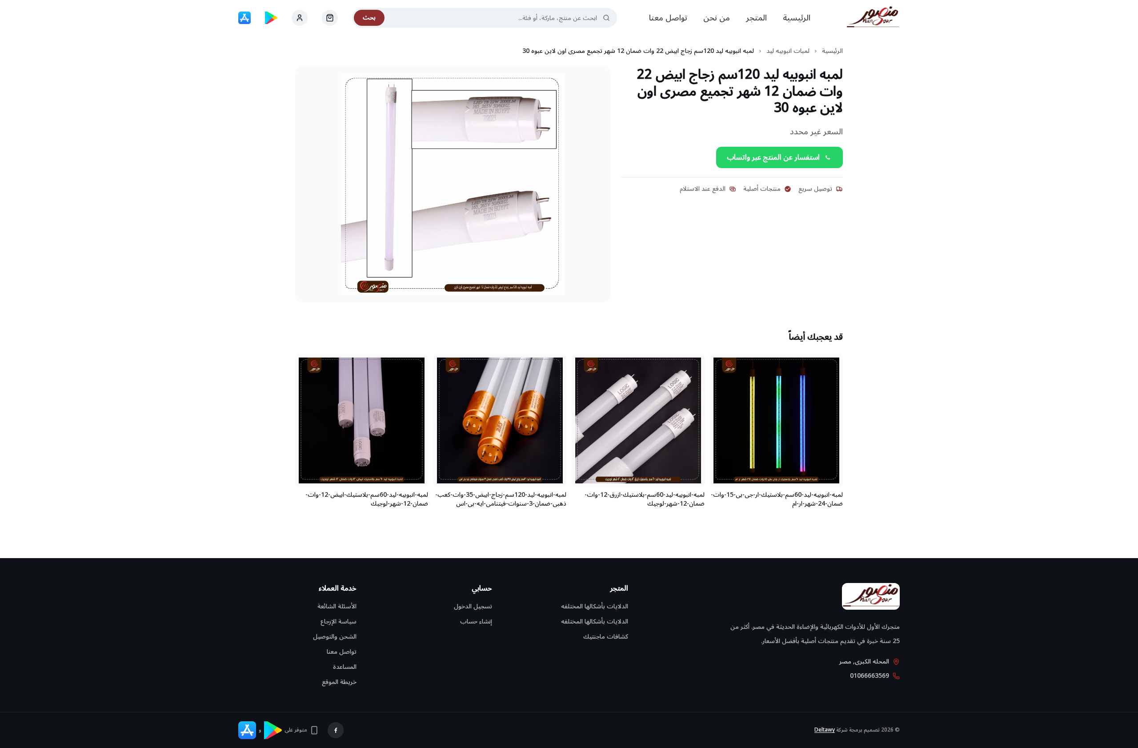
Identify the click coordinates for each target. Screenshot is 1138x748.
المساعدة (345, 666)
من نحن (716, 18)
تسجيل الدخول (473, 606)
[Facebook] (336, 730)
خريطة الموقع (339, 682)
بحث (369, 17)
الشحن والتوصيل (335, 636)
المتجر (756, 18)
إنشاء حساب (476, 621)
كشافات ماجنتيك (605, 636)
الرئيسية (796, 18)
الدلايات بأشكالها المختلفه (594, 606)
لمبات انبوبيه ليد (787, 51)
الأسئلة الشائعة (337, 606)
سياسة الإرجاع (339, 621)
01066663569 (869, 676)
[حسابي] (330, 18)
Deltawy (824, 730)
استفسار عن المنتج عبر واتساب (773, 157)
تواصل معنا (668, 18)
